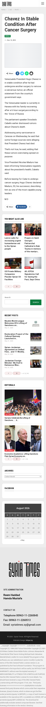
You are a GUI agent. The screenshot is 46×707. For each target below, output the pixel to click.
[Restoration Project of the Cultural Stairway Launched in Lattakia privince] (35, 337)
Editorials (9, 414)
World (7, 36)
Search (7, 297)
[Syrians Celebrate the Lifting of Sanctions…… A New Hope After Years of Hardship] (23, 403)
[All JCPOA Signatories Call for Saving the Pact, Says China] (33, 263)
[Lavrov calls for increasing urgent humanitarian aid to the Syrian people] (13, 229)
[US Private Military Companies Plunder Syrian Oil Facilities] (13, 263)
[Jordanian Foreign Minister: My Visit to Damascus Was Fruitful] (35, 364)
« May (22, 540)
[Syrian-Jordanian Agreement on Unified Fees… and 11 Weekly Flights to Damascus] (35, 350)
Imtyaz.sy (29, 640)
